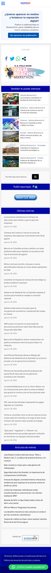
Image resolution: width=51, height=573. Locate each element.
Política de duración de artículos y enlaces (22, 560)
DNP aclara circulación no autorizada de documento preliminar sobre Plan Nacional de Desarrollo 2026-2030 (23, 327)
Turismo (40, 158)
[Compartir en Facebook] (6, 58)
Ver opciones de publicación (23, 35)
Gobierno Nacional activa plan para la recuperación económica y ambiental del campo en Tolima (24, 311)
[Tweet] (12, 58)
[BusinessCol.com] (25, 3)
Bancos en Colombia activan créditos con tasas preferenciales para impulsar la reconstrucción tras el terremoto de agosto (24, 251)
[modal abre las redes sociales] (23, 58)
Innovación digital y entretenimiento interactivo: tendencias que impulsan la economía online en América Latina (25, 483)
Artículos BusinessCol (28, 95)
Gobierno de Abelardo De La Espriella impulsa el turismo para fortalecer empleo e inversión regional (24, 295)
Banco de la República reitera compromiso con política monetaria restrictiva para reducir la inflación (24, 342)
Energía (23, 133)
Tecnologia (41, 145)
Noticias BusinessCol (37, 108)
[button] (28, 567)
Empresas (24, 108)
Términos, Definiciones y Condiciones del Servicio (25, 556)
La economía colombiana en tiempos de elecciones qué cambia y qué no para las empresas (21, 220)
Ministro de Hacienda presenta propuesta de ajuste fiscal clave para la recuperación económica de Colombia (23, 374)
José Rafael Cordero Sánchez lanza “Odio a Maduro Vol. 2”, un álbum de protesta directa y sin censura (25, 458)
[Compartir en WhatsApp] (18, 58)
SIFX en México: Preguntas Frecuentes (20, 507)
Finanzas (23, 120)
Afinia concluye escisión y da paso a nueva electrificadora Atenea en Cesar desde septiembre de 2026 (25, 267)
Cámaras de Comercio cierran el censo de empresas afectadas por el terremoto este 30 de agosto (24, 236)
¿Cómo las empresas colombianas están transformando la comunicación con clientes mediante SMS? (23, 493)
